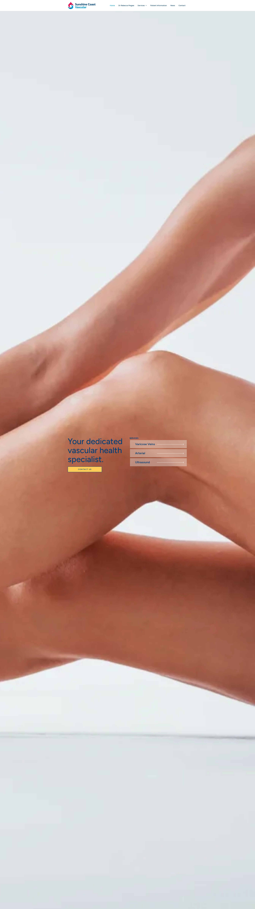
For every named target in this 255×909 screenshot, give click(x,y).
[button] (146, 5)
